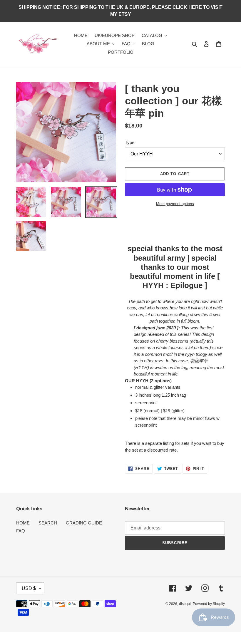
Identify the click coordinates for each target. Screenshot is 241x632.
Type (129, 142)
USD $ (29, 588)
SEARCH (48, 522)
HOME (23, 522)
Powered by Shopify (209, 604)
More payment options (175, 204)
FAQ (20, 530)
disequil (185, 604)
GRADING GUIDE (84, 522)
